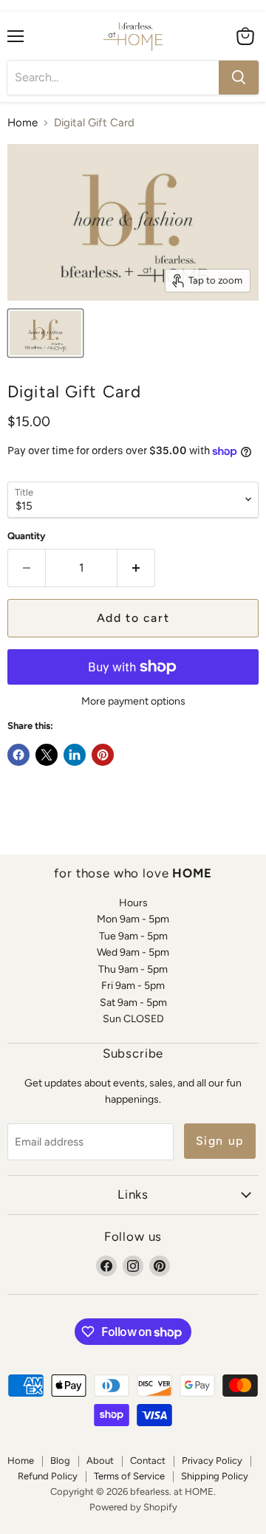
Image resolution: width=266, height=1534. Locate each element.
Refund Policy (48, 1476)
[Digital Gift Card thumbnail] (45, 333)
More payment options (133, 702)
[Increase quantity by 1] (136, 568)
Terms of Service (129, 1476)
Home (22, 123)
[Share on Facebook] (18, 755)
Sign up (220, 1141)
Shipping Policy (214, 1476)
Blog (60, 1460)
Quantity (26, 535)
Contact (148, 1460)
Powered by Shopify (133, 1507)
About (100, 1460)
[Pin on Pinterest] (103, 755)
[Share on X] (46, 755)
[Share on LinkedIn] (75, 755)
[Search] (239, 78)
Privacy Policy (212, 1460)
